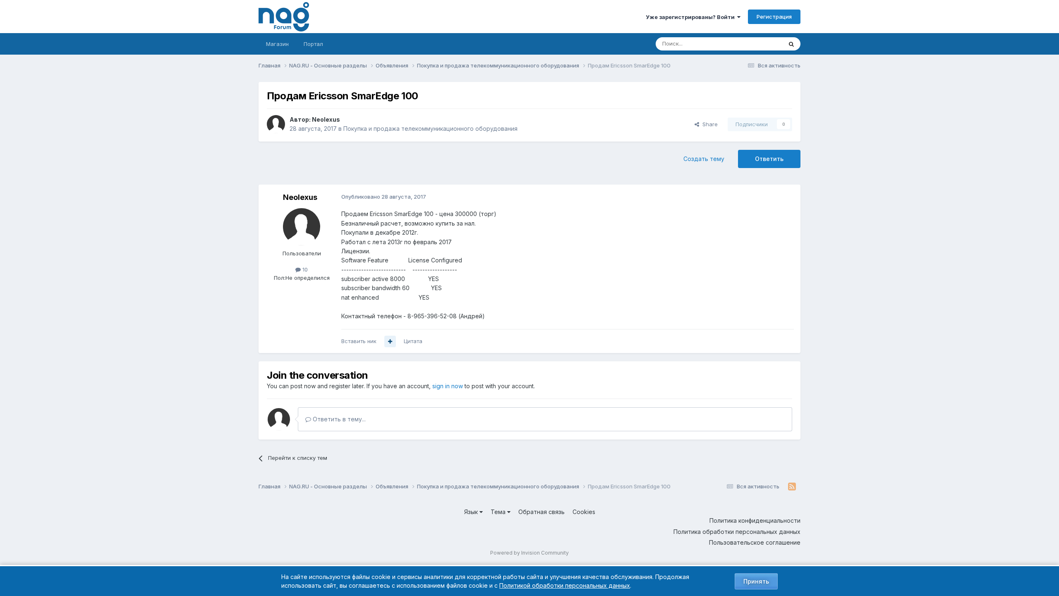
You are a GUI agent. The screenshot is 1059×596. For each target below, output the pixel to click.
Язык (471, 511)
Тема (499, 511)
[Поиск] (791, 43)
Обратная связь (541, 511)
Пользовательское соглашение (754, 542)
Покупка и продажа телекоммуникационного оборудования (430, 128)
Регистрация (774, 16)
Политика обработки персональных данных (736, 531)
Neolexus (326, 119)
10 (304, 269)
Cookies (584, 511)
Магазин (277, 44)
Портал (313, 44)
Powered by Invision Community (529, 553)
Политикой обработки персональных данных (564, 585)
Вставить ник (358, 341)
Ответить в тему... (338, 419)
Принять (756, 581)
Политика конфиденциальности (754, 520)
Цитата (413, 341)
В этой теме (756, 44)
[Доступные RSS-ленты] (791, 487)
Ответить (769, 158)
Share (708, 124)
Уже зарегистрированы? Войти (691, 17)
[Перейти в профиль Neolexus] (276, 124)
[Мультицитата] (390, 341)
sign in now (447, 385)
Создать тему (703, 158)
